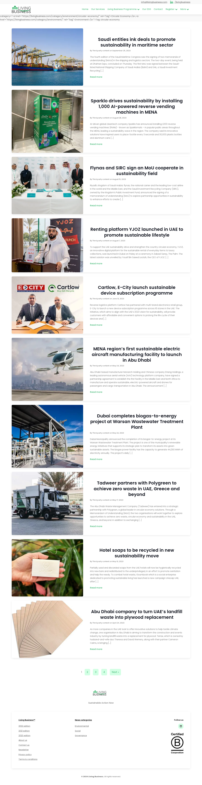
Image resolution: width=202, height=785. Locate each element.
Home (85, 9)
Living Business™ (27, 720)
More (183, 9)
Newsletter (24, 749)
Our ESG (146, 9)
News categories (83, 720)
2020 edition (24, 735)
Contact (158, 9)
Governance (81, 735)
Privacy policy (25, 754)
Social (78, 730)
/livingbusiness (182, 2)
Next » (115, 672)
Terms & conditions (28, 759)
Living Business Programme (122, 9)
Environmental (82, 726)
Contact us (24, 745)
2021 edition (24, 730)
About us (23, 740)
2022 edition (24, 726)
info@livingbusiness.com (154, 2)
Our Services (98, 9)
